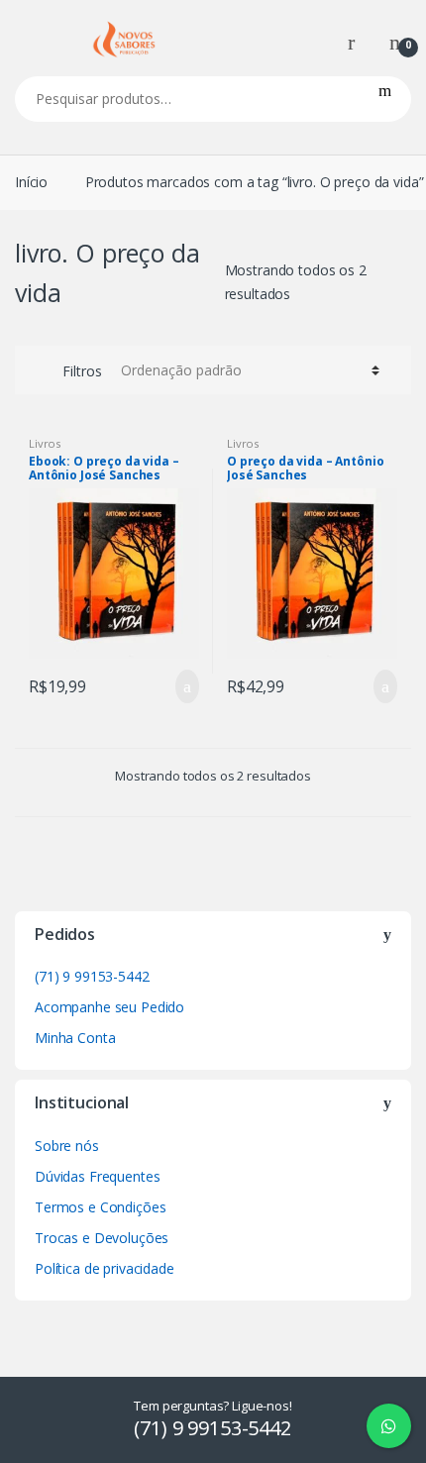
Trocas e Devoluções (101, 1237)
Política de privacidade (104, 1268)
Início (31, 181)
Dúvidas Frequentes (97, 1176)
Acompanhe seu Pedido (109, 1006)
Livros (44, 443)
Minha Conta (75, 1037)
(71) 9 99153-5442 (92, 976)
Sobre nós (67, 1145)
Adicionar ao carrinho (181, 686)
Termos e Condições (100, 1207)
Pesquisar (385, 99)
